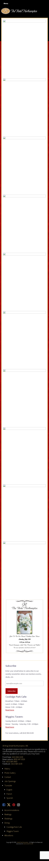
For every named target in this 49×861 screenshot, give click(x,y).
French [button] (9, 794)
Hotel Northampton (19, 11)
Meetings (7, 814)
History (7, 768)
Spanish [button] (10, 798)
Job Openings (10, 781)
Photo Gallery (10, 773)
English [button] (9, 789)
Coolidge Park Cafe (14, 827)
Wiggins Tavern (13, 831)
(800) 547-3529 (19, 759)
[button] (5, 3)
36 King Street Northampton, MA (15, 746)
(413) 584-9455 (11, 761)
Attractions (8, 835)
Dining (7, 823)
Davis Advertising (28, 844)
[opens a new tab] (4, 805)
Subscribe (12, 691)
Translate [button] (8, 785)
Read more (9, 710)
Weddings (8, 818)
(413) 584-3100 (17, 757)
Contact (7, 777)
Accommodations (11, 810)
